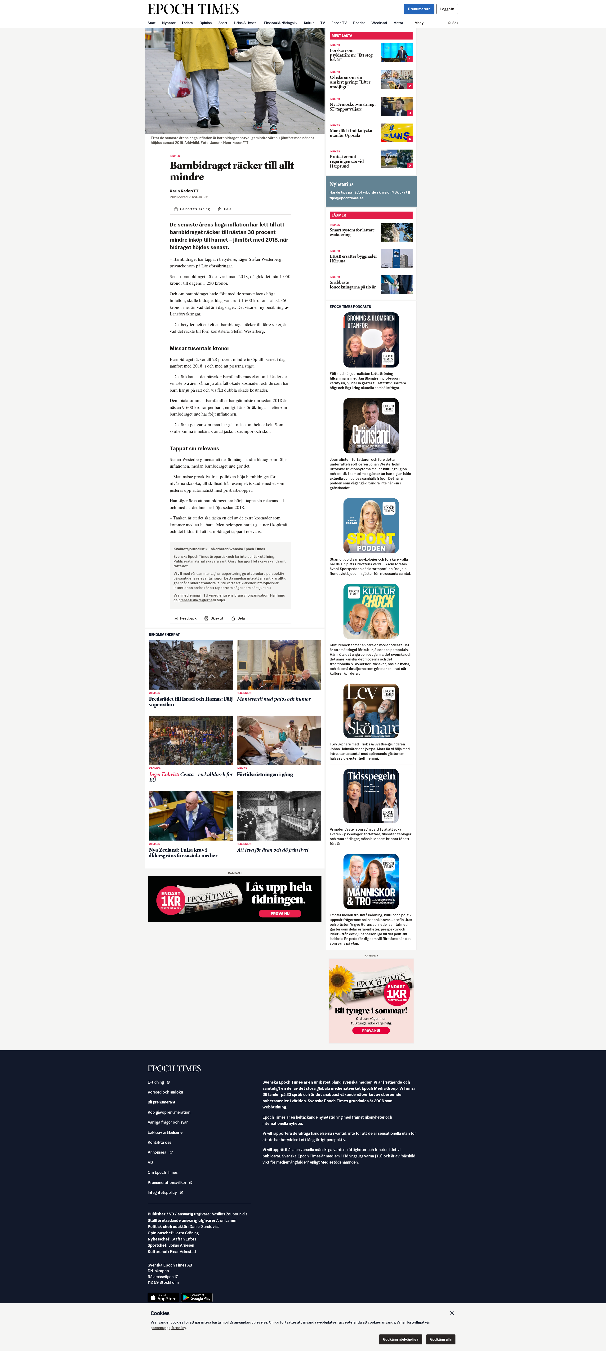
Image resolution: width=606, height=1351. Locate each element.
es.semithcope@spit (347, 198)
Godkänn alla (440, 1339)
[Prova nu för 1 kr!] (234, 899)
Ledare (187, 23)
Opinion (206, 23)
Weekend (379, 23)
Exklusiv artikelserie (165, 1132)
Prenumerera (419, 9)
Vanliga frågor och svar (168, 1122)
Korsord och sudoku (165, 1092)
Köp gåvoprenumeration (169, 1112)
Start (152, 23)
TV (322, 23)
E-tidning (156, 1082)
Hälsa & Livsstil (246, 23)
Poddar (359, 23)
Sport (222, 23)
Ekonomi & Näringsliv (280, 23)
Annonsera (157, 1152)
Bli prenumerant (161, 1102)
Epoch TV (339, 23)
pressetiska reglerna (195, 600)
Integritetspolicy (162, 1192)
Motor (398, 23)
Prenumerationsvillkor (167, 1182)
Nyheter (168, 23)
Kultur (309, 23)
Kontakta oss (159, 1142)
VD (150, 1162)
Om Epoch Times (163, 1172)
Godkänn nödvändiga (400, 1339)
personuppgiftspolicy (168, 1328)
